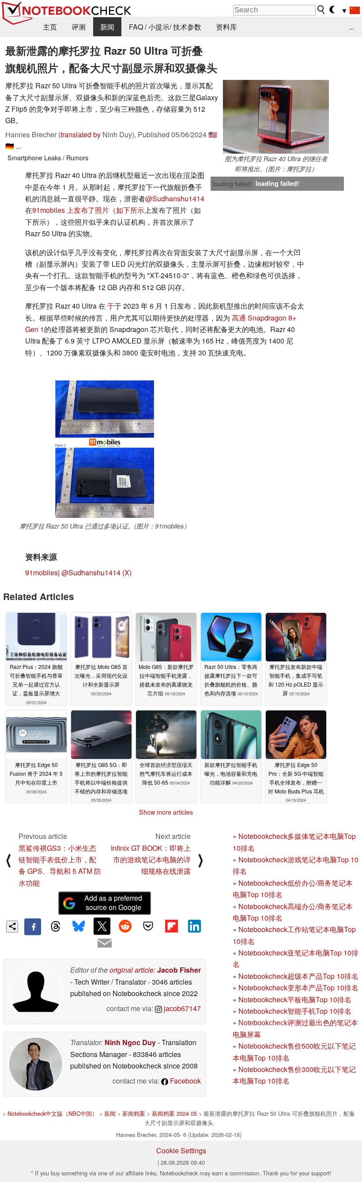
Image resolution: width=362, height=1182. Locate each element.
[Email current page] (104, 943)
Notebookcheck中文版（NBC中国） (53, 1113)
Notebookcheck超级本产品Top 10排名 (298, 976)
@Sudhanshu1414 (174, 198)
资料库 (226, 27)
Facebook (184, 1081)
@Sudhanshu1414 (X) (96, 572)
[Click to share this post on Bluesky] (79, 926)
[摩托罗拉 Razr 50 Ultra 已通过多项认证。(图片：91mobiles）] (104, 449)
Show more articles (166, 812)
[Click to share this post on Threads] (55, 926)
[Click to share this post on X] (102, 926)
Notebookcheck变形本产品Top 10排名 (298, 987)
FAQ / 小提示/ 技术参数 (165, 27)
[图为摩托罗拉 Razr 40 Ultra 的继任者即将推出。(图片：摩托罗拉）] (276, 117)
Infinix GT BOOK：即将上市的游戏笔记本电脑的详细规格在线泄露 (151, 859)
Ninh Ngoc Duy (130, 1042)
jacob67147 (181, 1008)
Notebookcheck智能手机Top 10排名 (294, 1011)
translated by (80, 134)
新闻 (107, 27)
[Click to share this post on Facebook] (32, 926)
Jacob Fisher (179, 970)
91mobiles (41, 572)
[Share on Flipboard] (171, 926)
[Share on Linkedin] (194, 926)
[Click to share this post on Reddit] (125, 926)
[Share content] (12, 927)
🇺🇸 (212, 134)
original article (131, 970)
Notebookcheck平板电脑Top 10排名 (294, 999)
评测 (79, 27)
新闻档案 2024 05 (174, 1113)
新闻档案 (133, 1113)
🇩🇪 (9, 146)
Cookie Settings (181, 1150)
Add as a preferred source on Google (113, 902)
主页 (50, 27)
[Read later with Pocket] (148, 926)
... (351, 27)
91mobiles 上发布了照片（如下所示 (88, 210)
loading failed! (232, 183)
